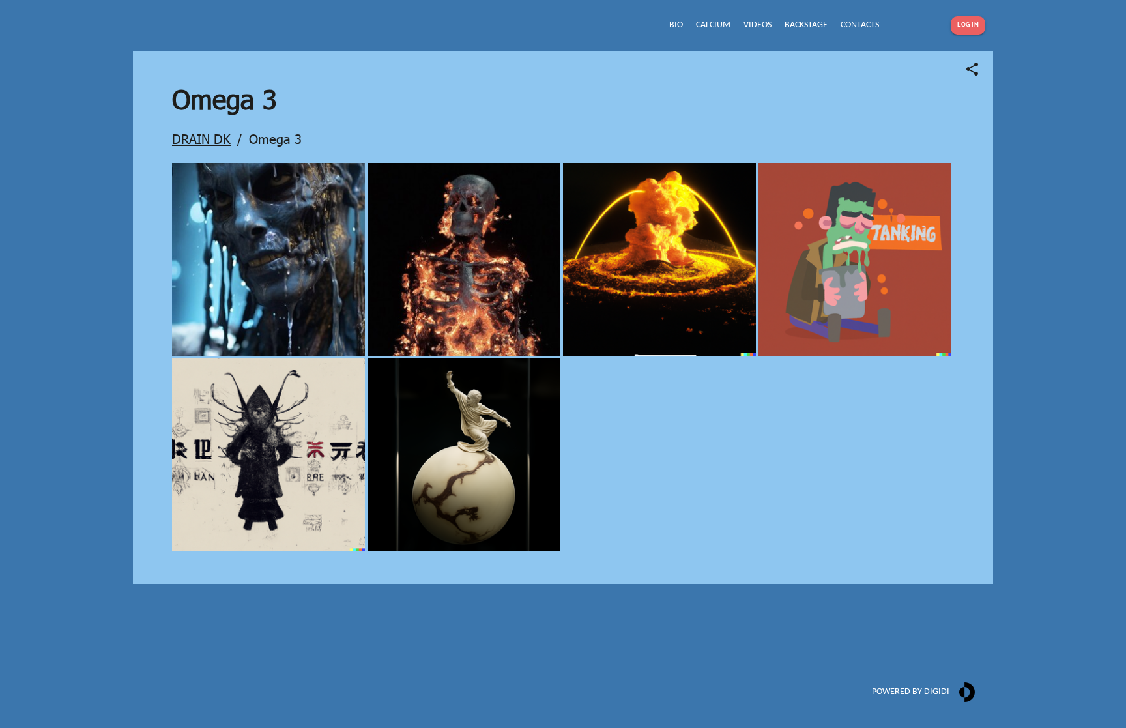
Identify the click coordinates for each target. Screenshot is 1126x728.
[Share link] (972, 69)
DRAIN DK (201, 138)
